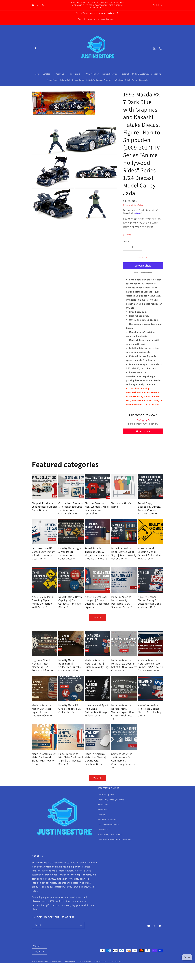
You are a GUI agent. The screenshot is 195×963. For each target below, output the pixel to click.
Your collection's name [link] (121, 505)
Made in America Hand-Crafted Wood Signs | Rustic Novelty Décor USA (124, 553)
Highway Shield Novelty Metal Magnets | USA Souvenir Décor (41, 665)
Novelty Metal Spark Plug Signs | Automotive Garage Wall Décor (97, 710)
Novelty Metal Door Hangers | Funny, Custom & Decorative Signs (97, 602)
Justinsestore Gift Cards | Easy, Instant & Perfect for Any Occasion (43, 553)
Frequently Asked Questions (111, 799)
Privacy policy (70, 961)
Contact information (116, 961)
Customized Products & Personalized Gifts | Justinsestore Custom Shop (71, 508)
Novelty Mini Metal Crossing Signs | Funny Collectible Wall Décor (43, 602)
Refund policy (57, 961)
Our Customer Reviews (108, 824)
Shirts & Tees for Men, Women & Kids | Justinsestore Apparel (97, 508)
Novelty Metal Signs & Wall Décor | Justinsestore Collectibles (70, 553)
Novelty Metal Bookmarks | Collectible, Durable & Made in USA (70, 665)
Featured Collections (107, 819)
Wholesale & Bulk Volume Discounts (114, 839)
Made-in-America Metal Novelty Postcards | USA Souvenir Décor (121, 602)
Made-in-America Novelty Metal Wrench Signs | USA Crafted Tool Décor (122, 710)
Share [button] (128, 234)
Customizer (103, 829)
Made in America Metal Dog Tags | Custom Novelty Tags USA (97, 665)
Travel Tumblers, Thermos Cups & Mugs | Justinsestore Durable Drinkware (97, 553)
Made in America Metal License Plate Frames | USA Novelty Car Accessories (150, 665)
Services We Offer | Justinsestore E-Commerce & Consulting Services (123, 759)
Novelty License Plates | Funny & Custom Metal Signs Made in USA (149, 602)
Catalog (101, 814)
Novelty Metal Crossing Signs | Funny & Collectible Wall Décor (149, 553)
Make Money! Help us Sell (110, 834)
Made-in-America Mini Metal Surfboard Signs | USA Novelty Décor (70, 759)
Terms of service (85, 961)
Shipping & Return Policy (133, 205)
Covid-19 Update (106, 794)
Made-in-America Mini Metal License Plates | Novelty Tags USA (150, 710)
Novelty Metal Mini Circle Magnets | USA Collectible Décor (70, 709)
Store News (103, 809)
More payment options (143, 273)
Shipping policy (100, 961)
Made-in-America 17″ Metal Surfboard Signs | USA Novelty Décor (44, 759)
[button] (35, 48)
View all (97, 617)
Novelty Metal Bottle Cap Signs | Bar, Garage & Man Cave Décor (70, 602)
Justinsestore (43, 961)
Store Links (103, 804)
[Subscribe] (81, 925)
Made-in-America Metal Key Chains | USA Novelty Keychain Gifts (95, 759)
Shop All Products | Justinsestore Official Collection (44, 507)
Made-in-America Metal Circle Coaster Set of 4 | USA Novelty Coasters (124, 665)
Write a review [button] (143, 431)
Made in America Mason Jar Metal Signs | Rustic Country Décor (41, 710)
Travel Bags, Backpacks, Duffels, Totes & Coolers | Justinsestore (149, 508)
